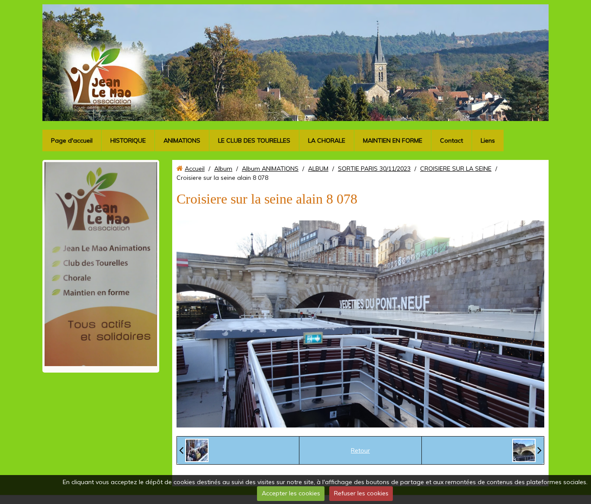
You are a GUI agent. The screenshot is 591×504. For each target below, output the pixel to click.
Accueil (195, 168)
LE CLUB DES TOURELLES (254, 140)
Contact (451, 140)
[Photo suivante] (527, 450)
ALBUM (318, 168)
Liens (488, 140)
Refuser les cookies (361, 493)
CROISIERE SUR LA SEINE (455, 168)
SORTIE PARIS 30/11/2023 (374, 168)
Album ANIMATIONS (270, 168)
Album (223, 168)
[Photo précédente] (194, 450)
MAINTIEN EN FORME (392, 140)
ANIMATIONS (182, 140)
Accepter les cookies (291, 493)
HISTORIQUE (128, 140)
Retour (360, 450)
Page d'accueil (72, 140)
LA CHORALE (326, 140)
